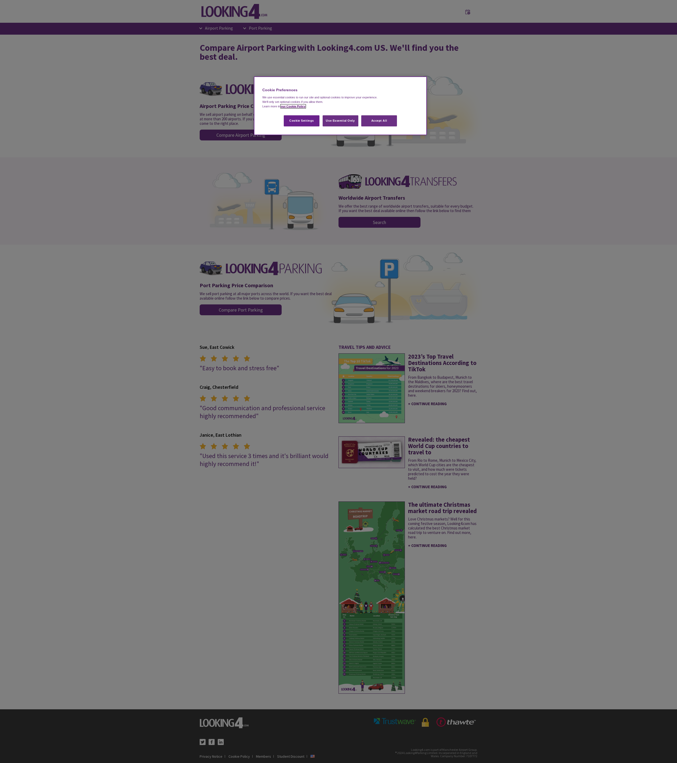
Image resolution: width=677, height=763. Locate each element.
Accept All (379, 120)
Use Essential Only (340, 120)
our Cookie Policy (293, 106)
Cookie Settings (301, 120)
